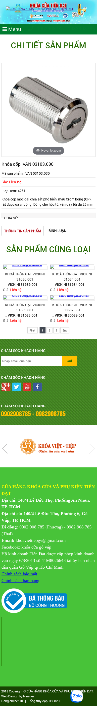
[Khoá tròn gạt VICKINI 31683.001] (25, 297)
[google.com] (5, 387)
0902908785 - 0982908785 (65, 28)
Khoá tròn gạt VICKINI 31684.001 (72, 277)
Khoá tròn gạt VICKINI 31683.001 (25, 307)
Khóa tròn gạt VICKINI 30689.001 (72, 307)
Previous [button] (5, 449)
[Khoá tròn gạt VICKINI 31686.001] (25, 267)
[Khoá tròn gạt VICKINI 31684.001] (72, 267)
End (65, 330)
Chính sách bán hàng (20, 580)
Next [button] (92, 449)
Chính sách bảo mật (19, 573)
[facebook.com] (37, 387)
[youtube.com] (27, 387)
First (32, 330)
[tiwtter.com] (16, 387)
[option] (48, 110)
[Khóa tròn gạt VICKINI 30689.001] (72, 297)
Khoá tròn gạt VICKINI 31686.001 (25, 277)
